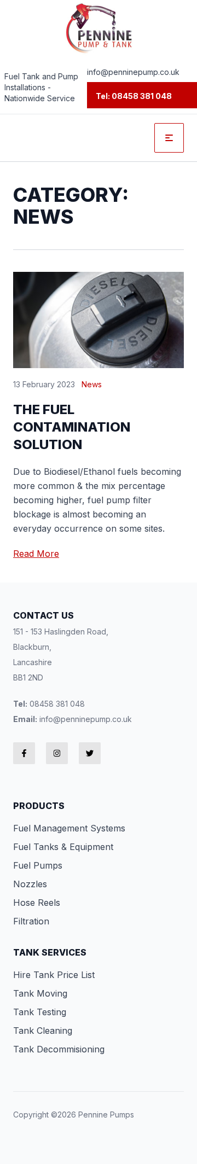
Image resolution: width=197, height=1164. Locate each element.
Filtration (31, 921)
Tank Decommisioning (59, 1049)
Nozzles (30, 883)
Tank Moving (40, 993)
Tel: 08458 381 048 (134, 96)
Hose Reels (36, 902)
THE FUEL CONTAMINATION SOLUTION (71, 426)
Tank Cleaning (42, 1030)
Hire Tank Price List (54, 974)
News (92, 384)
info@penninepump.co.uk (133, 72)
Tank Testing (39, 1011)
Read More (36, 553)
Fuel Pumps (37, 865)
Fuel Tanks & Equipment (63, 846)
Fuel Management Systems (69, 828)
